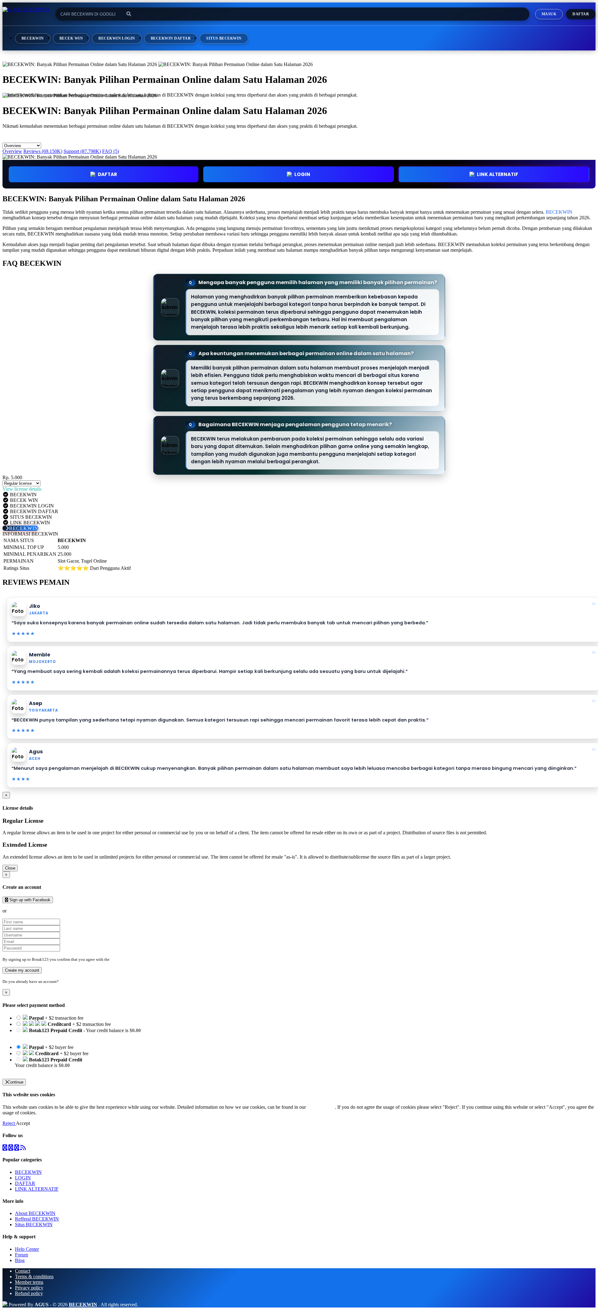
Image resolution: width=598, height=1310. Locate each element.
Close (10, 868)
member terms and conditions (135, 959)
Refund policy (29, 1293)
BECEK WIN (71, 38)
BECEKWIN (32, 38)
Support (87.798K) (82, 151)
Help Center (27, 1249)
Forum (21, 1254)
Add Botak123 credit (35, 1071)
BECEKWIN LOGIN (116, 38)
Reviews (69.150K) (42, 151)
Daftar (580, 14)
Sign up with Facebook (29, 900)
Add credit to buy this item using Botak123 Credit (64, 1036)
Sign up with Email (27, 910)
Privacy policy (29, 1287)
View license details (21, 489)
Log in (65, 981)
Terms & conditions (34, 1276)
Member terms (29, 1282)
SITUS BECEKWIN (224, 38)
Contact (22, 1271)
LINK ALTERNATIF (497, 174)
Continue (15, 1082)
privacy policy (321, 1107)
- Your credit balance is (78, 1033)
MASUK (549, 14)
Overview (12, 151)
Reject (9, 1123)
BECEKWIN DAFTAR (171, 38)
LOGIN (23, 1177)
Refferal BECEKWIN (37, 1219)
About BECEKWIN (35, 1213)
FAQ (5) (110, 151)
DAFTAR (107, 174)
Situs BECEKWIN (34, 1224)
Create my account (22, 970)
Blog (20, 1260)
